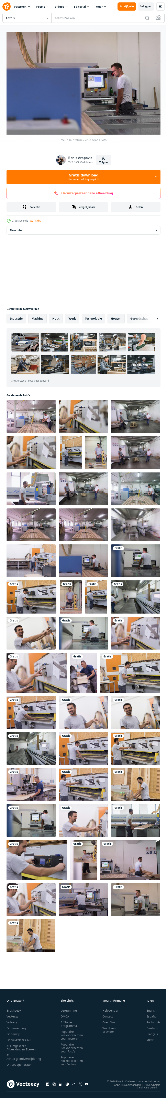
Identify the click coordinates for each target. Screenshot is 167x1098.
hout (55, 316)
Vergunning (69, 1008)
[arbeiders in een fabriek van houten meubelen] (135, 414)
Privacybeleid (149, 1083)
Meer (99, 7)
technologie (93, 316)
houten (116, 316)
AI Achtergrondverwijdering (24, 1055)
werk (72, 316)
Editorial (80, 7)
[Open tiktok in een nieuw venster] (73, 1082)
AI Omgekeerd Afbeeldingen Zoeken (21, 1045)
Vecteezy (12, 1014)
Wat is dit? (35, 220)
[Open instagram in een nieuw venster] (54, 1082)
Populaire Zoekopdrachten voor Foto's (72, 1045)
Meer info (16, 228)
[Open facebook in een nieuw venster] (47, 1082)
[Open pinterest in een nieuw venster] (67, 1082)
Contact (107, 1014)
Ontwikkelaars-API (19, 1038)
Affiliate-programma (69, 1022)
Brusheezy (14, 1008)
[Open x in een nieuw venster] (80, 1082)
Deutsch (149, 1026)
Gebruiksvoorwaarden (124, 1083)
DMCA (65, 1014)
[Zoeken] (147, 17)
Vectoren (20, 7)
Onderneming (16, 1026)
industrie (16, 316)
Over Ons (108, 1020)
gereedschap (139, 316)
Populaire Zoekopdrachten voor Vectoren (72, 1033)
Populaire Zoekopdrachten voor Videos (72, 1058)
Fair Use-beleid (145, 1085)
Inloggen (146, 6)
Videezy (12, 1020)
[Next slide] (150, 316)
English (148, 1008)
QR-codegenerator (19, 1062)
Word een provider (109, 1028)
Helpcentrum (111, 1008)
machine (37, 316)
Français (149, 1032)
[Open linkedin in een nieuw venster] (60, 1082)
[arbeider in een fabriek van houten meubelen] (31, 414)
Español (148, 1014)
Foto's (40, 7)
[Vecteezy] (6, 6)
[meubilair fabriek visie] (135, 558)
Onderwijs (14, 1032)
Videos (59, 7)
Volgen (103, 162)
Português (150, 1020)
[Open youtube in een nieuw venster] (86, 1082)
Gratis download (83, 177)
